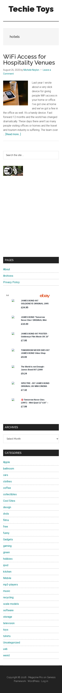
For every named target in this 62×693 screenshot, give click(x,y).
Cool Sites (9, 500)
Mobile (7, 578)
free (5, 526)
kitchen (7, 571)
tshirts (7, 636)
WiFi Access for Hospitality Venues (29, 59)
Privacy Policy (11, 282)
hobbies (8, 558)
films (6, 520)
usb (5, 649)
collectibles (10, 494)
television (9, 623)
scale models (11, 603)
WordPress (34, 681)
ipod (5, 565)
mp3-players (10, 584)
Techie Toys (31, 9)
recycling (8, 597)
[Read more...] (13, 134)
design (7, 507)
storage (7, 616)
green (6, 552)
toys (5, 629)
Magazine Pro (35, 677)
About (6, 269)
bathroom (8, 468)
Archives (8, 275)
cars (5, 475)
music (6, 591)
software (8, 610)
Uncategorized (11, 642)
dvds (6, 513)
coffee (7, 487)
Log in (44, 681)
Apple (6, 462)
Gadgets (8, 539)
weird (6, 655)
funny (6, 533)
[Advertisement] (31, 219)
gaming (7, 545)
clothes (7, 481)
